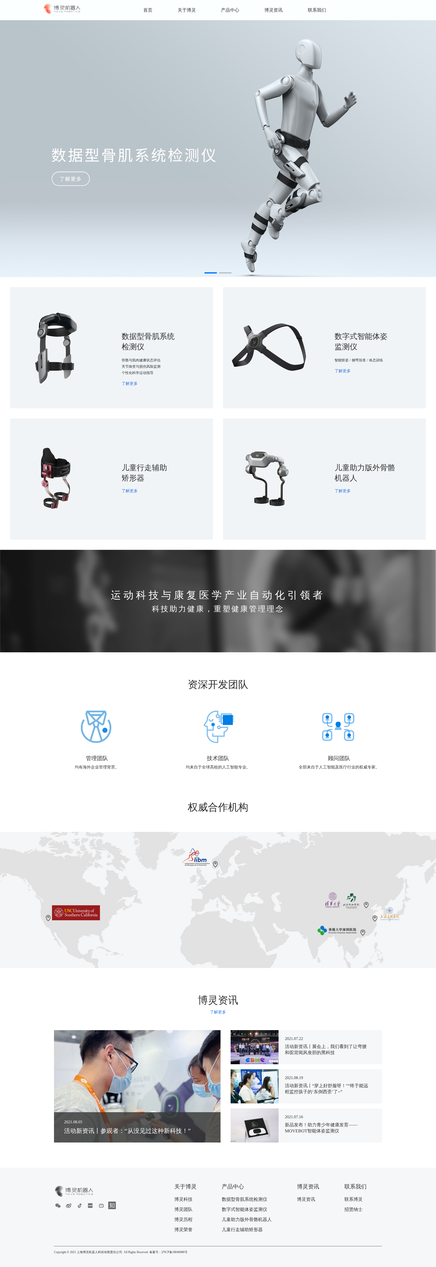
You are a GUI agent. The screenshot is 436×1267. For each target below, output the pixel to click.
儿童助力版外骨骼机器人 (247, 1219)
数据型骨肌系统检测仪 (244, 1199)
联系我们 (317, 10)
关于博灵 (187, 10)
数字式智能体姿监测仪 (244, 1209)
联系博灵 (353, 1199)
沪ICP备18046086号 (174, 1252)
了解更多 (218, 1012)
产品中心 (230, 10)
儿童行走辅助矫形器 (242, 1229)
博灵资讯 (273, 10)
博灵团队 (183, 1209)
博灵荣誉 (183, 1229)
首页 (147, 10)
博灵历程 (183, 1219)
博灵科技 (183, 1199)
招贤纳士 (353, 1209)
